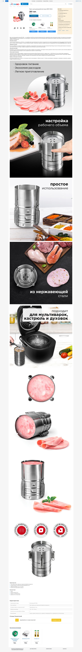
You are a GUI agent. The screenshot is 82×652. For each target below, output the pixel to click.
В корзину (33, 15)
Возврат (63, 30)
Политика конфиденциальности (17, 648)
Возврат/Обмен (49, 648)
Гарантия (59, 30)
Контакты (64, 648)
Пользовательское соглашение (17, 649)
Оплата (67, 30)
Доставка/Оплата (33, 648)
